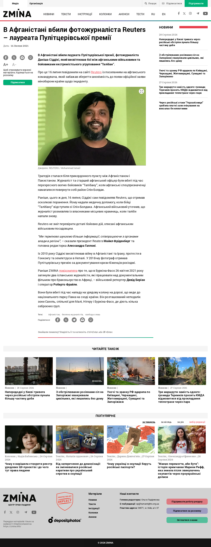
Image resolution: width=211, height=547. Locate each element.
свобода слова (92, 314)
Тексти (66, 14)
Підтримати (196, 3)
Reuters (96, 72)
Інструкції (85, 14)
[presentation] (9, 439)
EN (163, 14)
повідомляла (68, 271)
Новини (48, 14)
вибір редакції (197, 421)
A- (14, 64)
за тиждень (148, 421)
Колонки (105, 14)
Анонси (124, 14)
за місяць (166, 421)
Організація (36, 3)
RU (153, 14)
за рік (180, 421)
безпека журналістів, (73, 314)
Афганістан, (54, 314)
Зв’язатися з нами (187, 520)
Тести (140, 14)
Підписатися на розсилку (187, 510)
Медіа (15, 3)
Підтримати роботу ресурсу (187, 501)
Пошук (152, 3)
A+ (5, 64)
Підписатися (174, 3)
